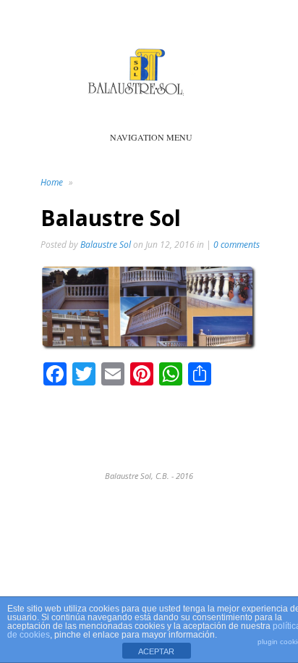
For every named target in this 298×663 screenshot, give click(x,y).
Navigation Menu (151, 137)
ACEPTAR (156, 651)
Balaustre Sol (105, 244)
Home (52, 182)
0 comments (236, 244)
